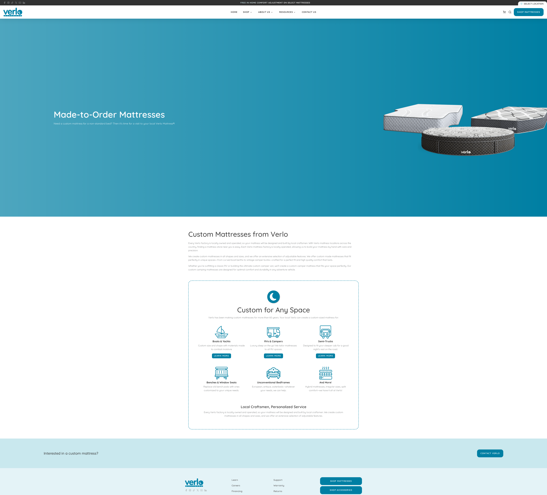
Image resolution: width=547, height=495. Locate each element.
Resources (286, 12)
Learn (235, 480)
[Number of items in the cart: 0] (504, 12)
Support (278, 480)
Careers (236, 485)
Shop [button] (246, 12)
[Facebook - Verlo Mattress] (4, 3)
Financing (237, 491)
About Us (264, 12)
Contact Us (309, 12)
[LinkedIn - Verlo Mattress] (8, 3)
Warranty (279, 485)
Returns (278, 491)
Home (234, 12)
